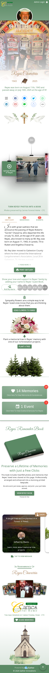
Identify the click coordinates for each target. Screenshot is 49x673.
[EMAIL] (15, 104)
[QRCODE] (6, 98)
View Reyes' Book (24, 493)
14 (46, 387)
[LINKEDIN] (6, 104)
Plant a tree (24, 347)
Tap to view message (23, 556)
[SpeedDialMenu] (42, 666)
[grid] (24, 174)
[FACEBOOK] (15, 98)
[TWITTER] (33, 98)
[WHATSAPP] (42, 98)
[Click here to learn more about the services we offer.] (24, 607)
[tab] (9, 218)
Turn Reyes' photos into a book (24, 207)
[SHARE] (33, 104)
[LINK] (42, 104)
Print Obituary (26, 270)
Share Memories (26, 620)
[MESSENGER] (24, 98)
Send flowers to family (24, 310)
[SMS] (24, 104)
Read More (24, 265)
